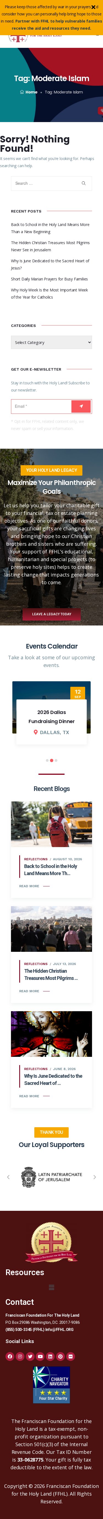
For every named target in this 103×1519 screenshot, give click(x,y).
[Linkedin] (50, 1356)
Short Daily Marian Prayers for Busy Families (49, 279)
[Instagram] (20, 1356)
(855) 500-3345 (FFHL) (24, 1329)
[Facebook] (9, 1356)
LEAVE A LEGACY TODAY (51, 614)
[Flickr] (70, 1356)
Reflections (36, 859)
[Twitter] (30, 1356)
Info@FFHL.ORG (59, 1329)
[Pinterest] (60, 1356)
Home (32, 92)
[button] (8, 1177)
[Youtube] (40, 1356)
